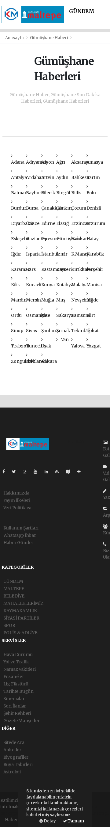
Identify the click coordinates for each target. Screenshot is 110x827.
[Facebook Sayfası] (6, 471)
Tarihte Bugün (18, 691)
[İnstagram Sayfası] (27, 471)
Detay (49, 821)
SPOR (9, 625)
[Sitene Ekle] (81, 471)
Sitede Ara (13, 742)
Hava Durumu (18, 654)
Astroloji (12, 772)
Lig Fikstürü (16, 684)
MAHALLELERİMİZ (23, 603)
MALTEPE (13, 588)
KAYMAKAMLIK (20, 610)
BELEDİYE (13, 596)
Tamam (75, 821)
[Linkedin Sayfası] (49, 471)
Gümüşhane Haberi (49, 37)
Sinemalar (14, 698)
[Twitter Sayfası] (16, 471)
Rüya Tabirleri (18, 764)
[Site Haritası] (70, 471)
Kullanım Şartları (21, 528)
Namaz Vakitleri (19, 669)
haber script (95, 813)
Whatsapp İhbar (19, 535)
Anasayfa (15, 37)
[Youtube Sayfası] (38, 471)
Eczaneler (13, 676)
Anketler (12, 750)
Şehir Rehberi (17, 713)
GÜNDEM (81, 11)
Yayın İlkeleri (16, 500)
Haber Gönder (18, 542)
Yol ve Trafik (16, 662)
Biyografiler (16, 757)
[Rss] (59, 471)
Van (64, 339)
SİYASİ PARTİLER (21, 618)
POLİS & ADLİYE (20, 632)
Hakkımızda (16, 493)
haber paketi (13, 813)
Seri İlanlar (14, 706)
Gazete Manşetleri (22, 720)
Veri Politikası (17, 507)
